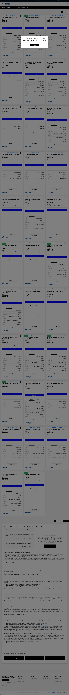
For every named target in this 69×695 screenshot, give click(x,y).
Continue (34, 45)
